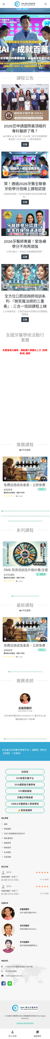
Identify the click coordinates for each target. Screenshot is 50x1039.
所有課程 (26, 449)
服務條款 (7, 842)
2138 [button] (20, 496)
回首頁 (25, 771)
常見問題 (7, 857)
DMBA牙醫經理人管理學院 (25, 803)
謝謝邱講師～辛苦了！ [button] (10, 876)
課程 (5, 824)
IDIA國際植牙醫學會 (25, 784)
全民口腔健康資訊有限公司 (14, 833)
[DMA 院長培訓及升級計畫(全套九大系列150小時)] (25, 554)
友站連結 (7, 852)
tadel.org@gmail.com (14, 975)
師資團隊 (7, 828)
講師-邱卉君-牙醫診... (11, 879)
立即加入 (42, 489)
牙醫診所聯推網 (25, 797)
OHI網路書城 (25, 790)
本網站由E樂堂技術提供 (25, 1023)
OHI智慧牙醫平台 (25, 778)
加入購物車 (41, 574)
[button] (45, 4)
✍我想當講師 (25, 810)
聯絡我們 (7, 847)
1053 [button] (20, 581)
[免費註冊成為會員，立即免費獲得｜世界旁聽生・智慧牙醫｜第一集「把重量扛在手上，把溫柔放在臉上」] (25, 468)
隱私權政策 (8, 838)
